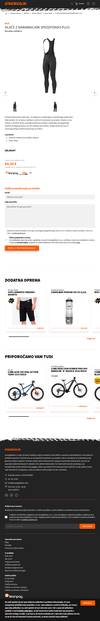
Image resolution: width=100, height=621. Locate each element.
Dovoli (88, 603)
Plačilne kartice (11, 584)
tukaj (78, 242)
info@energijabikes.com (18, 483)
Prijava (87, 526)
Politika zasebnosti (12, 564)
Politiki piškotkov (25, 611)
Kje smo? (8, 559)
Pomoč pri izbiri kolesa (14, 548)
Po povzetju (10, 578)
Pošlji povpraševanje (22, 248)
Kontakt (8, 545)
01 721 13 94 (13, 479)
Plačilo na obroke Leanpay (15, 587)
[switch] (88, 3)
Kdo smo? (9, 556)
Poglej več (91, 338)
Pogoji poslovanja (12, 561)
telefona (24, 467)
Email (7, 192)
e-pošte (34, 467)
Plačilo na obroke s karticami (16, 590)
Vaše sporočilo (11, 202)
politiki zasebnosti (18, 233)
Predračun (9, 581)
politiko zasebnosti (29, 519)
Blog (7, 542)
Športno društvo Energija (15, 570)
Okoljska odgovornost (14, 567)
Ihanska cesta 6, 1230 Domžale (20, 475)
